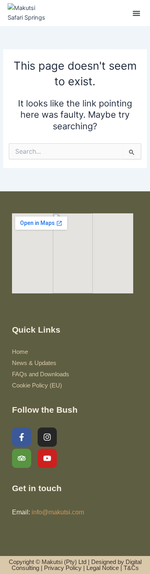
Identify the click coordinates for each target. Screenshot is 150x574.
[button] (136, 13)
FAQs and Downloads (40, 374)
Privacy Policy (63, 568)
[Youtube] (47, 458)
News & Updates (34, 363)
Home (20, 352)
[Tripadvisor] (21, 458)
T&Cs (131, 568)
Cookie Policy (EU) (37, 385)
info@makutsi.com (58, 512)
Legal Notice (102, 568)
